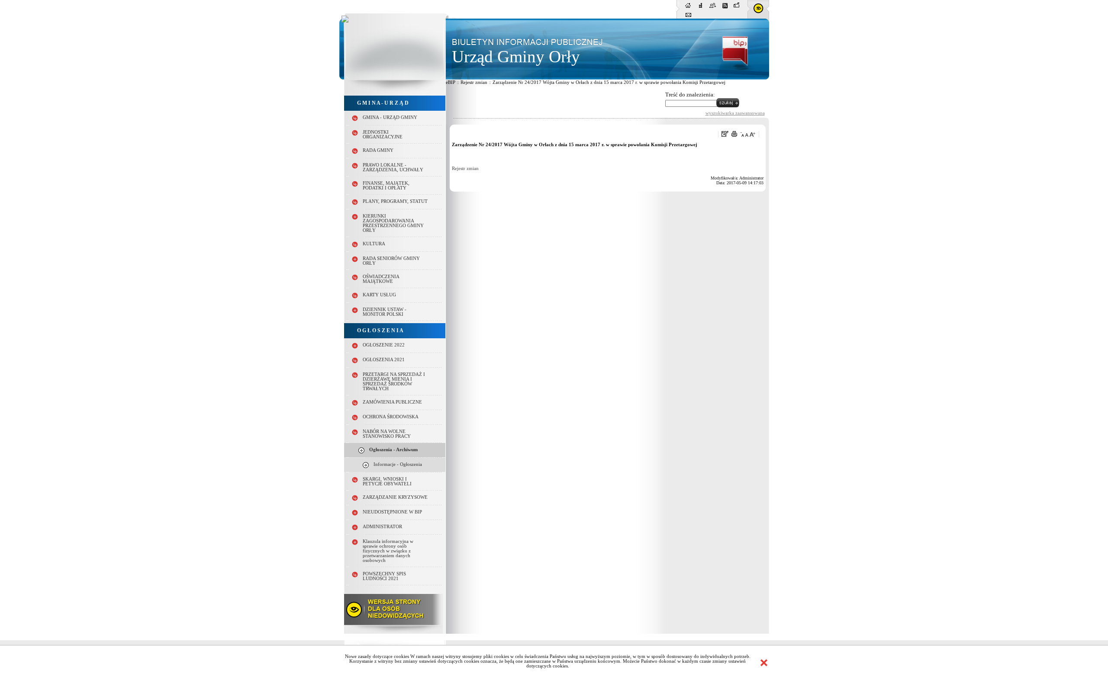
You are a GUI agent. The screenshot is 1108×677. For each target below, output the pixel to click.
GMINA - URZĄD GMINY (390, 117)
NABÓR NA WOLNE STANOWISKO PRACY (387, 434)
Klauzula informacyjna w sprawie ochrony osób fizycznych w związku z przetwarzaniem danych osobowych (388, 551)
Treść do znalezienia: (690, 94)
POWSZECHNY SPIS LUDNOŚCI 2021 (384, 576)
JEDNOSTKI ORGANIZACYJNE (383, 134)
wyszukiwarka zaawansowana (735, 113)
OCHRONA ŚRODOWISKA (391, 416)
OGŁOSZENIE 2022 (384, 345)
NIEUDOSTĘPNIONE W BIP (392, 512)
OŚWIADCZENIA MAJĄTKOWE (381, 279)
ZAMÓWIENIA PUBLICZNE (392, 402)
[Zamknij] (763, 662)
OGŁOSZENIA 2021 (384, 359)
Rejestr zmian (465, 168)
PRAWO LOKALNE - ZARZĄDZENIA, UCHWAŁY (393, 167)
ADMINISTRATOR (382, 526)
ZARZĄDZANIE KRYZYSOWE (395, 497)
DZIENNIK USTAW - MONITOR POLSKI (384, 312)
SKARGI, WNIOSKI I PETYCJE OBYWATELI (387, 481)
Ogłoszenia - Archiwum (393, 449)
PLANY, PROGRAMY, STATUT (395, 201)
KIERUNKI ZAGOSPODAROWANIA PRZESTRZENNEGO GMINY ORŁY (393, 223)
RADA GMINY (378, 150)
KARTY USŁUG (379, 294)
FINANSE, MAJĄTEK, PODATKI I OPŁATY (386, 185)
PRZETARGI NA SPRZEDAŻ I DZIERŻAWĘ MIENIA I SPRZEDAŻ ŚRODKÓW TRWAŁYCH (394, 381)
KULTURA (374, 243)
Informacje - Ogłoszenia (398, 464)
